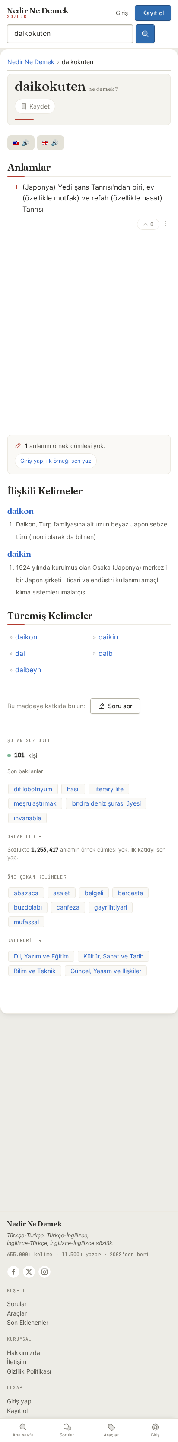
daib (106, 653)
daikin (19, 554)
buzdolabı (28, 907)
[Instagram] (44, 1271)
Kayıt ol (153, 12)
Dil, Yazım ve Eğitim (41, 956)
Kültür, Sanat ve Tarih (113, 956)
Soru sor (120, 706)
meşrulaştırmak (35, 803)
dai (20, 653)
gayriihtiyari (110, 907)
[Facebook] (13, 1271)
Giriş (122, 12)
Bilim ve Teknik (35, 970)
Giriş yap (19, 1401)
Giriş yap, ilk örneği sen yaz (55, 461)
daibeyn (28, 669)
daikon (20, 511)
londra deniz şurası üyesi (106, 803)
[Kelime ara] (145, 33)
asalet (61, 893)
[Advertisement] (89, 334)
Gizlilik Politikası (29, 1371)
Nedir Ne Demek (30, 61)
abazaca (26, 893)
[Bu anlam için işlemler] (165, 223)
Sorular (17, 1303)
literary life (109, 789)
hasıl (73, 789)
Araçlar (17, 1313)
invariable (27, 818)
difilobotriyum (33, 789)
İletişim (16, 1361)
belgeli (94, 893)
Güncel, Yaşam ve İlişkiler (105, 970)
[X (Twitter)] (28, 1271)
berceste (130, 893)
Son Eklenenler (27, 1322)
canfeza (68, 907)
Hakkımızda (23, 1352)
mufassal (26, 922)
